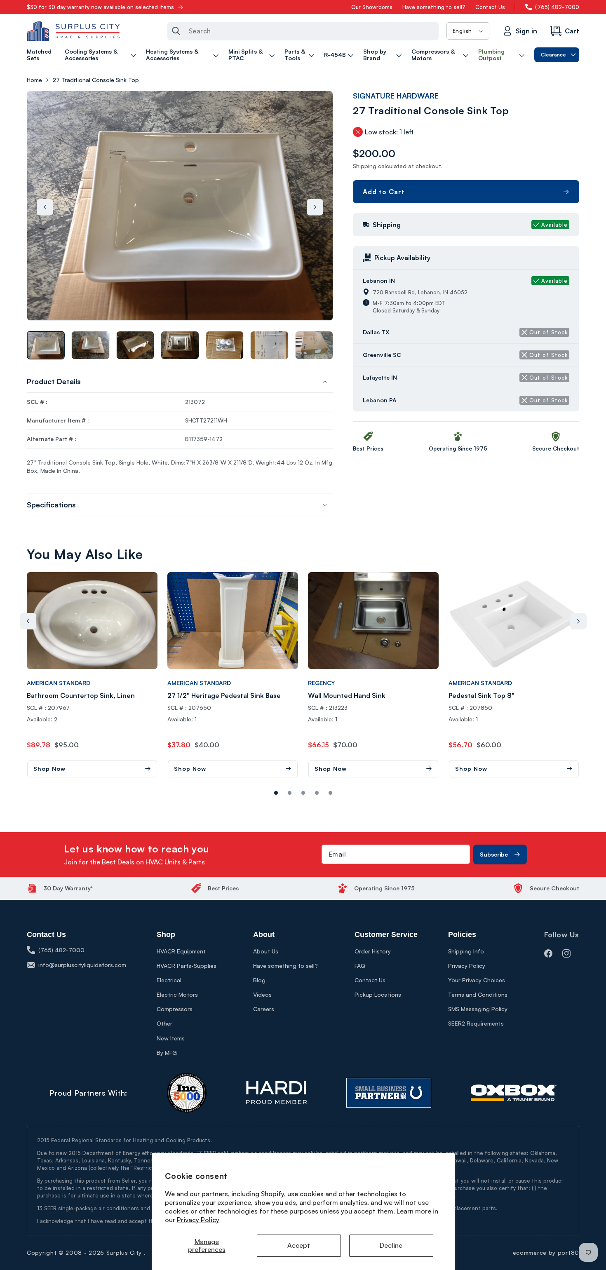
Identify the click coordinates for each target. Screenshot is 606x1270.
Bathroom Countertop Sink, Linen (81, 695)
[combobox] (303, 31)
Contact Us (490, 7)
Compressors (175, 1008)
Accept (298, 1245)
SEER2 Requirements (476, 1023)
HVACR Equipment (181, 951)
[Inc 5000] (187, 1093)
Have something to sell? (433, 7)
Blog (259, 980)
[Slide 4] (330, 793)
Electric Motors (177, 994)
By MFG (167, 1052)
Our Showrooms (371, 7)
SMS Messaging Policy (477, 1008)
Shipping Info (466, 951)
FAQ (360, 965)
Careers (263, 1008)
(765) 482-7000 (557, 7)
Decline (391, 1245)
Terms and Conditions (477, 994)
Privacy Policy (198, 1220)
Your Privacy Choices (476, 980)
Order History (373, 951)
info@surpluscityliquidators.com (82, 964)
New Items (171, 1038)
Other (164, 1023)
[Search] (176, 31)
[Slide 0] (276, 793)
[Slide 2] (303, 793)
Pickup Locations (378, 994)
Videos (262, 994)
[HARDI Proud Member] (276, 1092)
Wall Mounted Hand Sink (346, 695)
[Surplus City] (73, 31)
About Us (265, 951)
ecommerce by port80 (546, 1252)
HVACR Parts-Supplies (186, 965)
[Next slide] (315, 207)
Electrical (169, 980)
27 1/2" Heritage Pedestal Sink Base (224, 695)
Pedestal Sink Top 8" (481, 695)
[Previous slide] (45, 207)
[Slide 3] (317, 793)
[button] (102, 55)
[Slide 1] (289, 793)
